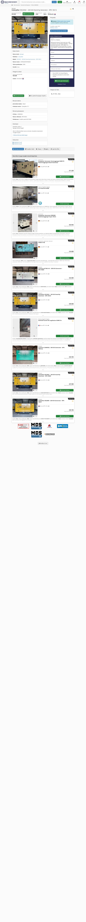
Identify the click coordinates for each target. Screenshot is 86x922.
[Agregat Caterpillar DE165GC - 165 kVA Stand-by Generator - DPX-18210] (25, 302)
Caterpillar (20, 56)
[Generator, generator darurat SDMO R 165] (25, 250)
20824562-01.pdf (18, 142)
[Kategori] (19, 2)
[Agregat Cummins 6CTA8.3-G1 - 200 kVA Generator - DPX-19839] (25, 276)
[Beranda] (12, 5)
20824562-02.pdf (18, 144)
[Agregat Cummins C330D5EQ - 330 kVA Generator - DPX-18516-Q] (25, 355)
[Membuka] (43, 183)
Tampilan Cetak (30, 149)
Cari (55, 2)
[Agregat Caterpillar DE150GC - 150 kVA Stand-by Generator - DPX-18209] (25, 382)
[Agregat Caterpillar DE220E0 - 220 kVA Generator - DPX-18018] (25, 408)
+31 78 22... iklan (56, 94)
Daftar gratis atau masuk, (63, 21)
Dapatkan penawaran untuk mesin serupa (61, 75)
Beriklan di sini (43, 443)
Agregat (22, 54)
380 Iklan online (54, 28)
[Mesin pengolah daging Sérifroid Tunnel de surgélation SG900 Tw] (25, 327)
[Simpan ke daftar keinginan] (71, 9)
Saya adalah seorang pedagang (60, 73)
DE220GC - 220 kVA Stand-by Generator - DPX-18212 (29, 59)
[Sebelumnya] (13, 32)
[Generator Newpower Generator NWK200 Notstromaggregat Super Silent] (25, 222)
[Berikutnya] (46, 32)
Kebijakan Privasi (62, 84)
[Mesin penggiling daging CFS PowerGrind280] (25, 195)
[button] (84, 2)
